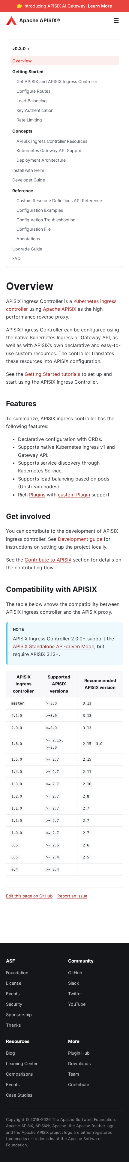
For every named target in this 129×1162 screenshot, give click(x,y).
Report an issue (72, 896)
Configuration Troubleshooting (46, 219)
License (13, 983)
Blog (10, 1053)
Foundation (17, 972)
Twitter (75, 993)
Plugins (37, 495)
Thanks (13, 1025)
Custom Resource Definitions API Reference (59, 200)
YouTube (77, 1004)
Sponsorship (19, 1014)
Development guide (80, 539)
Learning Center (22, 1063)
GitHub (75, 972)
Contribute (78, 1084)
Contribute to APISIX (48, 560)
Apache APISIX (59, 309)
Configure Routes (33, 91)
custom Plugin (74, 495)
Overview (22, 60)
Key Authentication (34, 110)
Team (73, 1074)
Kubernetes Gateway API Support (49, 150)
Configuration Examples (39, 210)
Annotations (28, 238)
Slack (73, 983)
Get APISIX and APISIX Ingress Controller (56, 81)
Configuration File (33, 229)
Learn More (100, 5)
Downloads (79, 1063)
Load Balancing (31, 100)
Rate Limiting (29, 119)
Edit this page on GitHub (29, 896)
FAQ (16, 258)
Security (14, 1004)
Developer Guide (28, 179)
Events (13, 993)
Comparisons (19, 1074)
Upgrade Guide (27, 248)
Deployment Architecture (41, 160)
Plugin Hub (79, 1053)
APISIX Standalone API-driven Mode (53, 646)
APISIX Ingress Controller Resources (51, 141)
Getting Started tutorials (52, 374)
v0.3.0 (19, 48)
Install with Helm (28, 170)
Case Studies (19, 1095)
